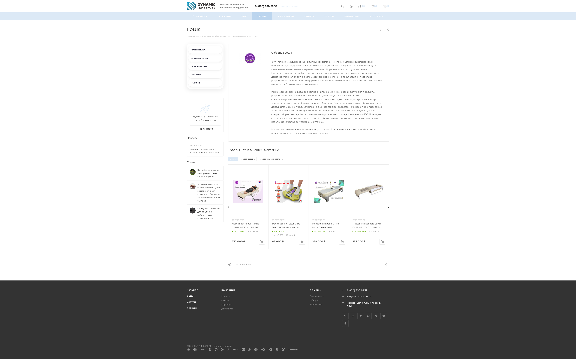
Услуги (191, 302)
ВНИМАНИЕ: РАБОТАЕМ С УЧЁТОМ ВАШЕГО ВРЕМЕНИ (204, 151)
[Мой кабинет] (351, 7)
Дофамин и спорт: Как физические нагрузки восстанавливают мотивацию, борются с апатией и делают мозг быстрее (209, 192)
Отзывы (225, 300)
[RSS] (381, 29)
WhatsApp (383, 316)
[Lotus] (250, 58)
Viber (376, 316)
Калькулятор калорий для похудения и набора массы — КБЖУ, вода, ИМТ (208, 213)
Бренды (192, 308)
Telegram (360, 316)
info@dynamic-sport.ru (359, 296)
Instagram (353, 316)
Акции (191, 296)
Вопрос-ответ (317, 296)
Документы (227, 308)
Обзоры (314, 300)
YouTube (368, 316)
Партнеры (226, 304)
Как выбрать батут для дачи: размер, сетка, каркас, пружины (208, 173)
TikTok (345, 323)
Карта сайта (316, 304)
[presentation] (228, 207)
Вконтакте (345, 316)
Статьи (191, 162)
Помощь (315, 290)
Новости (192, 138)
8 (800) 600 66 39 (266, 6)
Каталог (192, 290)
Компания (228, 290)
